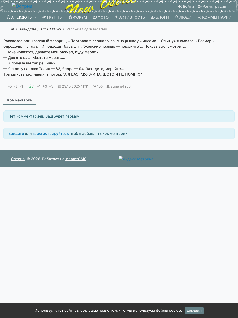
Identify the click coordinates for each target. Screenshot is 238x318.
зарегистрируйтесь (51, 133)
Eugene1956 (121, 86)
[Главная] (12, 29)
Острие (18, 158)
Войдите (16, 133)
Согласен (194, 311)
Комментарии (20, 100)
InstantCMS (75, 158)
